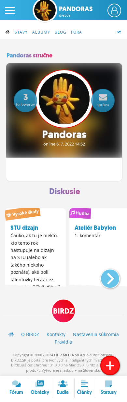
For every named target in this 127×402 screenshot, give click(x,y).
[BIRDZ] (11, 334)
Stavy (21, 32)
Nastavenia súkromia (96, 334)
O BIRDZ (30, 334)
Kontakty (56, 334)
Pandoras (76, 11)
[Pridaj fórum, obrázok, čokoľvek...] (110, 365)
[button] (104, 276)
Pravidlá (63, 342)
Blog (60, 32)
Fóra (76, 32)
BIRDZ (63, 311)
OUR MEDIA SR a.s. (70, 354)
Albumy (41, 32)
